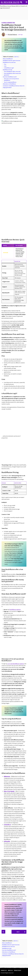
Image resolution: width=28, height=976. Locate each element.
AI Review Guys (10, 2)
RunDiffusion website (15, 609)
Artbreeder (7, 841)
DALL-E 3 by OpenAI (9, 791)
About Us (10, 970)
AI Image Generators (8, 22)
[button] (21, 2)
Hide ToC (16, 56)
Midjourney (7, 776)
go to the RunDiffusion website (16, 663)
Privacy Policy (17, 970)
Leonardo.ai (7, 824)
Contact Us (4, 970)
